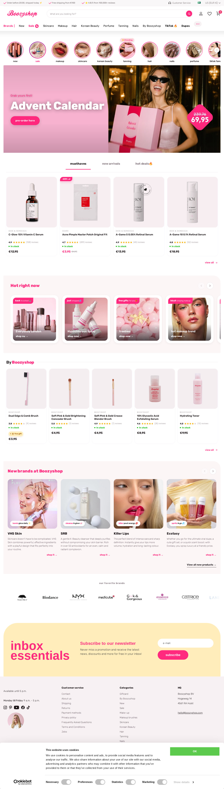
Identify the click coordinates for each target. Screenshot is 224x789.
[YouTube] (16, 707)
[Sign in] (201, 13)
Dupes (185, 25)
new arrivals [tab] (111, 163)
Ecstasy (173, 533)
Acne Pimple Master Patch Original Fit (84, 234)
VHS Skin (15, 533)
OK (195, 751)
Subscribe (173, 655)
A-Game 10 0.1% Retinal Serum (188, 234)
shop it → (52, 554)
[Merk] (35, 597)
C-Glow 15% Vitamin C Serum (26, 234)
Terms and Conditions (73, 726)
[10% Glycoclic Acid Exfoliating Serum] (155, 389)
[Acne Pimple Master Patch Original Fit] (85, 202)
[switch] (100, 782)
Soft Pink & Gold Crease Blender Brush (108, 417)
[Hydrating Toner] (198, 389)
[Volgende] (210, 285)
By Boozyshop (152, 25)
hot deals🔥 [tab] (143, 163)
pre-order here (25, 120)
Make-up (124, 712)
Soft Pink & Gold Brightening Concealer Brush (68, 417)
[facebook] (23, 707)
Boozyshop (14, 412)
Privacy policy (69, 717)
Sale (122, 708)
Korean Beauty (90, 25)
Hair (74, 25)
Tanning (123, 25)
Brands (9, 25)
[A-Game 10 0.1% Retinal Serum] (192, 202)
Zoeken (189, 14)
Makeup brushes (128, 717)
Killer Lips (121, 533)
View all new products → (201, 564)
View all (209, 449)
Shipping (66, 703)
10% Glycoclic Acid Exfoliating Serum (148, 417)
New (21, 25)
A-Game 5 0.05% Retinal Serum (134, 234)
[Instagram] (5, 707)
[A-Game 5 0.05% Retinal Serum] (139, 202)
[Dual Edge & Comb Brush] (26, 389)
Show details (182, 782)
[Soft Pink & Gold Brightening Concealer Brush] (69, 389)
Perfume (108, 25)
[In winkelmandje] (50, 219)
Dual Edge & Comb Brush (23, 415)
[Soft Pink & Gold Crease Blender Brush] (112, 389)
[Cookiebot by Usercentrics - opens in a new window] (22, 782)
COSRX (65, 231)
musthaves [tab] (78, 163)
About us (66, 698)
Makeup (63, 25)
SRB (64, 533)
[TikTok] (28, 707)
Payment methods (71, 712)
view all (209, 262)
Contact (66, 693)
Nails (135, 25)
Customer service (72, 687)
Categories (126, 687)
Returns (66, 708)
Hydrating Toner (189, 415)
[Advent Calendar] (112, 109)
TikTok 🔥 (171, 25)
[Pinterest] (10, 707)
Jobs (64, 731)
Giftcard (124, 693)
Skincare (48, 25)
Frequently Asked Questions (77, 722)
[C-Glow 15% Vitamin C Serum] (31, 202)
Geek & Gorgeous (18, 231)
